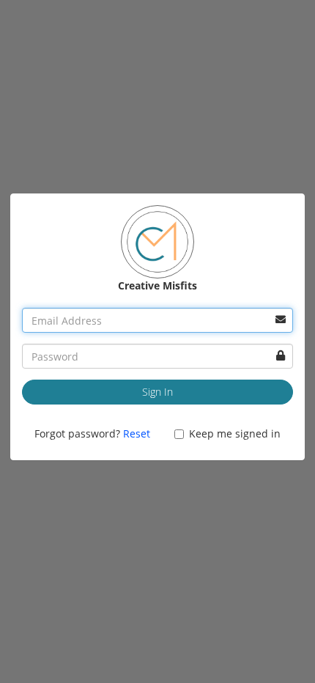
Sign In (157, 392)
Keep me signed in (235, 433)
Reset (136, 433)
